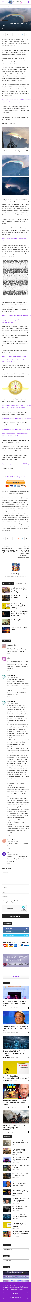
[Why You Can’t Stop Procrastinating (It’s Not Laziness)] (6, 606)
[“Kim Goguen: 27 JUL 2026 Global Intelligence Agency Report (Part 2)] (6, 614)
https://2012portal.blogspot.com (16, 477)
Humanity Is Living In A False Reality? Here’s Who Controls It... (20, 1142)
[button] (28, 2)
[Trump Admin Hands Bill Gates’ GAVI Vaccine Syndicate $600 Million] (16, 992)
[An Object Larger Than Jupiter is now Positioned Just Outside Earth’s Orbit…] (7, 1201)
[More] (26, 34)
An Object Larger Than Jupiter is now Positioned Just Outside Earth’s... (20, 1200)
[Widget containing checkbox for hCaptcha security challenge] (14, 908)
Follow (26, 931)
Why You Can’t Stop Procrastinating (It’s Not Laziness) (18, 606)
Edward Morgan (6, 28)
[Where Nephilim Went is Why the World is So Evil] (7, 1209)
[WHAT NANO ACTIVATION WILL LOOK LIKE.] (7, 1168)
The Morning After (16, 620)
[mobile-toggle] (2, 2)
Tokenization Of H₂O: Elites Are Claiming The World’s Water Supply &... (14, 1053)
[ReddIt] (18, 34)
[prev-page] (3, 636)
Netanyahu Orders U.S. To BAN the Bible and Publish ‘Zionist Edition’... (15, 1103)
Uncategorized (8, 6)
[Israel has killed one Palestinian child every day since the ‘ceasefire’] (16, 1116)
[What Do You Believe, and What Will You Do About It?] (6, 598)
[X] (7, 34)
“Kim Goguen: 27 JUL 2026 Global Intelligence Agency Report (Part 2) (19, 613)
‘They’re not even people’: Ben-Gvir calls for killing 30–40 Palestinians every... (16, 1028)
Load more (15, 1240)
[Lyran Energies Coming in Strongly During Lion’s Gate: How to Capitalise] (6, 590)
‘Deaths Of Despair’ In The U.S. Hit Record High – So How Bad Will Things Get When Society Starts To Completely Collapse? (22, 553)
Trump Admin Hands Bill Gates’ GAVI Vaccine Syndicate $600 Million (15, 1003)
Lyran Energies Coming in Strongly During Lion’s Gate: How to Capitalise (19, 590)
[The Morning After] (6, 622)
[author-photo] (16, 571)
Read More (16, 976)
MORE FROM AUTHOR (20, 583)
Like (27, 928)
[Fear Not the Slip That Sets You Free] (6, 630)
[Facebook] (3, 34)
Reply (8, 653)
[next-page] (5, 636)
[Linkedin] (22, 34)
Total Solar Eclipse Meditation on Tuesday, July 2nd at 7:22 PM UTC (8, 550)
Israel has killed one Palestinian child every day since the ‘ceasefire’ (15, 1128)
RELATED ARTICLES (8, 583)
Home (2, 6)
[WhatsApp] (14, 34)
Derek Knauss (6, 1080)
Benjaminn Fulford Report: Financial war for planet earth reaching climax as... (20, 1192)
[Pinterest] (11, 34)
